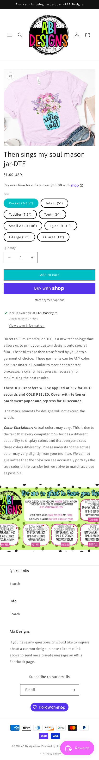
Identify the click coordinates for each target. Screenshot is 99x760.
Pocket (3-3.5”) (21, 203)
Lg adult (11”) (61, 226)
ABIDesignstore (31, 746)
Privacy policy (52, 753)
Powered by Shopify (53, 746)
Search (15, 583)
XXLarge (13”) (53, 237)
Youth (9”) (52, 214)
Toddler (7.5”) (20, 214)
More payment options (49, 300)
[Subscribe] (73, 690)
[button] (9, 35)
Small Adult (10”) (23, 226)
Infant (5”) (54, 203)
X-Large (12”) (19, 237)
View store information (26, 325)
